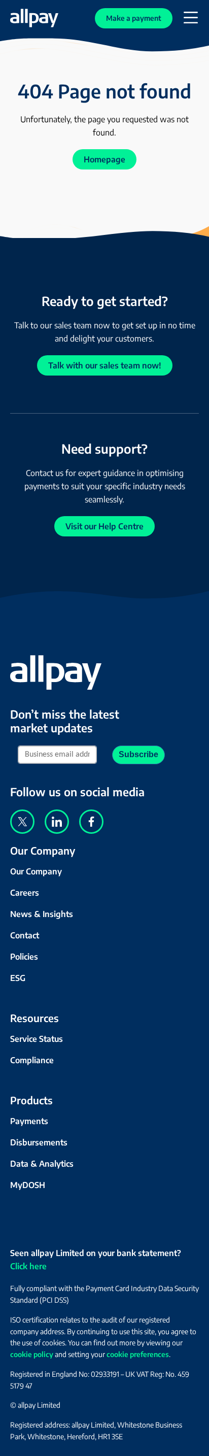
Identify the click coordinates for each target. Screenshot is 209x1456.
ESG (17, 978)
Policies (24, 957)
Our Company (36, 871)
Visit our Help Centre (104, 526)
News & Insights (41, 914)
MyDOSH (27, 1185)
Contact (24, 935)
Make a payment (133, 18)
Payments (29, 1121)
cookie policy (31, 1354)
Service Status (36, 1039)
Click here (28, 1266)
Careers (24, 893)
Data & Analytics (42, 1164)
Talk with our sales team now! (104, 365)
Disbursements (38, 1142)
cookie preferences (138, 1354)
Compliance (32, 1060)
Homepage (104, 159)
